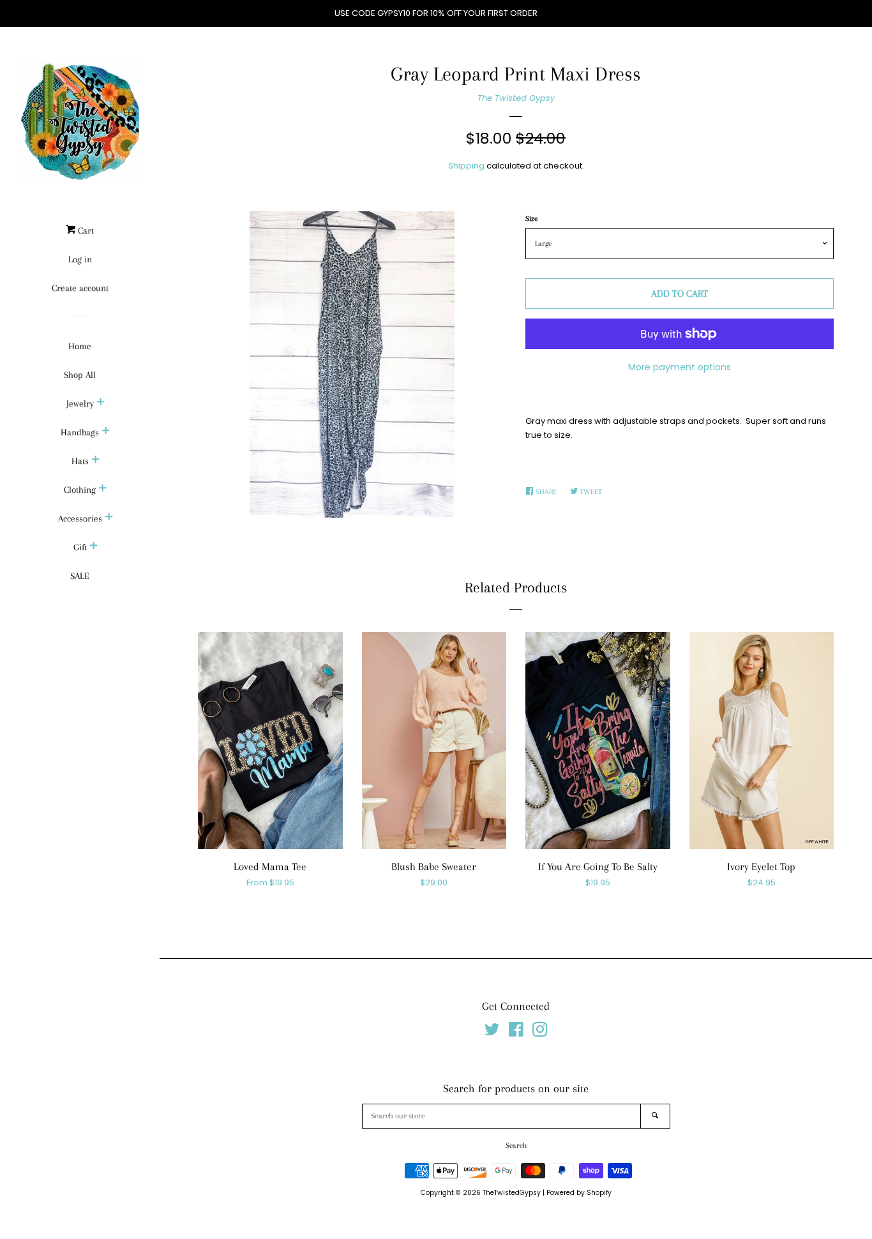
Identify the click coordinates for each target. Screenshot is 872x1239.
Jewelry (80, 403)
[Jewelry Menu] (101, 403)
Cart (84, 230)
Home (79, 346)
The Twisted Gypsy (516, 98)
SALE (79, 576)
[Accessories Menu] (109, 518)
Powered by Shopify (579, 1193)
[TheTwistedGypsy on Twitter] (492, 1032)
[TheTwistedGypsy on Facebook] (516, 1032)
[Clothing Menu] (103, 489)
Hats (80, 461)
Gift (80, 547)
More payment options (679, 367)
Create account (80, 288)
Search (516, 1145)
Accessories (80, 518)
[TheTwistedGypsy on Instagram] (540, 1032)
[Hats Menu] (96, 460)
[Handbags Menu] (106, 432)
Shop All (80, 375)
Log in (80, 259)
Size (531, 218)
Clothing (80, 489)
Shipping (466, 166)
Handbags (80, 432)
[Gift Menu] (94, 547)
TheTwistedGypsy (512, 1193)
